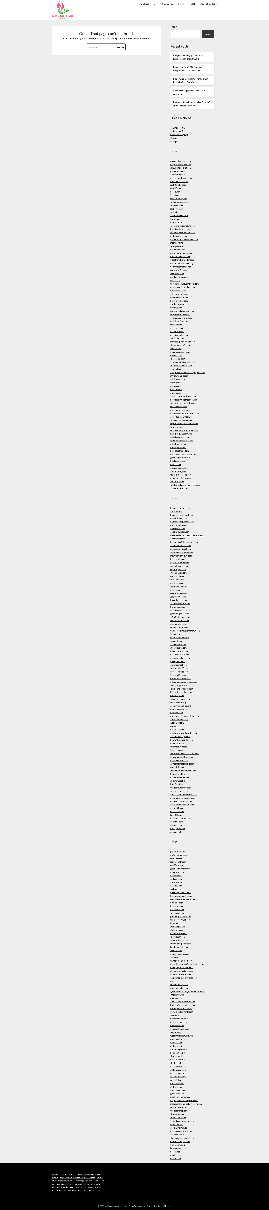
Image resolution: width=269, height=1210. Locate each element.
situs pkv (174, 141)
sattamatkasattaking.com (182, 763)
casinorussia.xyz (178, 1066)
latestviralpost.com (179, 294)
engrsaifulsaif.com (178, 624)
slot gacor (88, 1187)
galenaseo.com (177, 1093)
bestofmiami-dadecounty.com (184, 542)
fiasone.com (175, 348)
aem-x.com (175, 590)
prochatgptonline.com (180, 916)
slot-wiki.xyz (176, 1087)
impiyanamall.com (178, 572)
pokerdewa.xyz (177, 1083)
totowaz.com (176, 427)
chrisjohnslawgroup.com (181, 688)
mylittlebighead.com (179, 637)
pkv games (78, 1177)
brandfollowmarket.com (181, 433)
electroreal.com (177, 538)
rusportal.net (176, 208)
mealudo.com (176, 355)
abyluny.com (176, 825)
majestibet (61, 1190)
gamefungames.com (179, 613)
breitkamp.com (177, 695)
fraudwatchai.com (178, 586)
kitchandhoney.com (179, 1018)
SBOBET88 (167, 4)
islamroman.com (177, 937)
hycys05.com (176, 307)
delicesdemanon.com (179, 1029)
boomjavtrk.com (177, 828)
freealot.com (176, 641)
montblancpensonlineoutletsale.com (187, 964)
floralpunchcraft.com (180, 345)
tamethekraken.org (179, 719)
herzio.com (175, 191)
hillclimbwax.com (178, 461)
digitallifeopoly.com (179, 562)
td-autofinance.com (179, 940)
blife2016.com (177, 729)
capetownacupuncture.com (182, 226)
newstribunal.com (178, 518)
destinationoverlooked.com (183, 454)
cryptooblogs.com (178, 593)
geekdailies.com (177, 808)
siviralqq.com (176, 393)
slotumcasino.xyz (178, 1070)
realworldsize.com (178, 270)
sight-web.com (177, 930)
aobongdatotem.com (180, 532)
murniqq (71, 1181)
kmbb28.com (176, 815)
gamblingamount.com (180, 457)
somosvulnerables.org (180, 706)
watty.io (174, 212)
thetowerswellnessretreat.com (184, 753)
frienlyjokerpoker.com (180, 943)
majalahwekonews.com (180, 164)
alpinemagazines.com (180, 954)
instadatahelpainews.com (182, 804)
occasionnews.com (179, 468)
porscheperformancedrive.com (184, 716)
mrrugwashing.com (179, 376)
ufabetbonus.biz (177, 1145)
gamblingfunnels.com (180, 868)
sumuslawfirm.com (178, 406)
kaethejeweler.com (179, 760)
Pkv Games (144, 4)
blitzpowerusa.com (179, 301)
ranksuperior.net (178, 447)
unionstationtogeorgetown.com (185, 630)
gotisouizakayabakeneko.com (184, 239)
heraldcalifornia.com (179, 654)
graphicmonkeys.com (180, 658)
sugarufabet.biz (177, 781)
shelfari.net (175, 1063)
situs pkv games (59, 1181)
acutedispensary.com (180, 417)
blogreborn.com (177, 906)
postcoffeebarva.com (180, 256)
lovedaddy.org (177, 369)
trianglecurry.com (178, 746)
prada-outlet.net (178, 851)
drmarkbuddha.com (179, 988)
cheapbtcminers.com (179, 627)
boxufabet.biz (176, 784)
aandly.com (175, 1155)
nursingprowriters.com (181, 410)
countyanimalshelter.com (181, 440)
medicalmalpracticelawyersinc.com (186, 1104)
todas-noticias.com (179, 202)
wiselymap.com (177, 913)
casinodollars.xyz (178, 1076)
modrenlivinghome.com (181, 801)
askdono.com (176, 885)
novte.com (175, 998)
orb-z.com (175, 280)
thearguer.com (177, 338)
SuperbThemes (164, 1206)
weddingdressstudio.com (181, 1035)
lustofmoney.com (178, 471)
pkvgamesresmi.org (91, 1190)
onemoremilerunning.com (182, 311)
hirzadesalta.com (178, 559)
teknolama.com (177, 273)
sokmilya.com (176, 821)
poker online (89, 1177)
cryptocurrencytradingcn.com (184, 423)
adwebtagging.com (179, 444)
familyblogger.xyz (178, 685)
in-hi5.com (175, 195)
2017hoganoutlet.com (180, 167)
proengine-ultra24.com (181, 1008)
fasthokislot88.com (179, 668)
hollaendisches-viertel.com (182, 1005)
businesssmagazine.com (181, 896)
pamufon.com (176, 712)
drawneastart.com (178, 665)
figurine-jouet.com (179, 791)
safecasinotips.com (179, 671)
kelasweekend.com (178, 1148)
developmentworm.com (181, 1131)
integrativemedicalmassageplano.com (187, 372)
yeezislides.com (177, 528)
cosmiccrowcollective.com (182, 232)
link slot (88, 1181)
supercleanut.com (178, 647)
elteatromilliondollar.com (182, 260)
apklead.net (175, 832)
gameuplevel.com (178, 596)
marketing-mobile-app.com (182, 341)
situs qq (174, 138)
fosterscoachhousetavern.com (184, 283)
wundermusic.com (178, 610)
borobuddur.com (177, 607)
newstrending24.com (180, 1141)
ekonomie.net (176, 1124)
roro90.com (175, 188)
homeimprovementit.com (181, 515)
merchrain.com (177, 811)
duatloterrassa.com (179, 709)
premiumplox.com (178, 1039)
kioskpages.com (177, 743)
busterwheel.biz (177, 1059)
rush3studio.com (178, 185)
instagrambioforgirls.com (182, 318)
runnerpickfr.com (178, 862)
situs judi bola (66, 1177)
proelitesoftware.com (180, 678)
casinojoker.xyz (177, 1080)
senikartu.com (176, 205)
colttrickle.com (177, 858)
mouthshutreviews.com (181, 555)
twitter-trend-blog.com (181, 960)
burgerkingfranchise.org (181, 263)
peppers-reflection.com (181, 478)
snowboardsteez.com (180, 314)
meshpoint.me (176, 242)
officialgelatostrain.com (181, 757)
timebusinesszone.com (180, 474)
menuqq (55, 1174)
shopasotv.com (177, 1114)
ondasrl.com (176, 726)
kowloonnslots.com (179, 947)
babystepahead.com (179, 451)
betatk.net (175, 1151)
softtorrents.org (178, 702)
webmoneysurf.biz (178, 1049)
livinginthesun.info (179, 215)
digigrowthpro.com (179, 855)
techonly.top (176, 889)
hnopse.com (175, 464)
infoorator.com (177, 994)
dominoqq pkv (84, 1174)
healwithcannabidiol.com (181, 740)
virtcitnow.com (177, 909)
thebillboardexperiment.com (183, 770)
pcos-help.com (177, 872)
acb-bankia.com (177, 379)
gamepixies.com (177, 661)
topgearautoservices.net (181, 787)
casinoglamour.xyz (179, 1073)
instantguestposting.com (182, 1121)
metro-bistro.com (178, 1022)
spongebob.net (177, 246)
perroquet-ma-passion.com (182, 798)
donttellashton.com (179, 181)
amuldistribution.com (180, 603)
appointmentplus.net (179, 1127)
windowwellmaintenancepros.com (185, 485)
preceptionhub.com (179, 525)
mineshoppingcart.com (180, 549)
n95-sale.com (176, 902)
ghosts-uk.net (176, 882)
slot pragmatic (177, 131)
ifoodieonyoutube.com (180, 545)
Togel (192, 4)
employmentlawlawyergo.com (184, 1100)
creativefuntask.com (179, 620)
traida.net (174, 1015)
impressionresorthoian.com (183, 396)
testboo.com (176, 1032)
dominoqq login (177, 127)
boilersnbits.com (178, 290)
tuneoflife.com (177, 481)
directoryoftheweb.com (181, 178)
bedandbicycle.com (179, 651)
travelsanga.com (178, 1117)
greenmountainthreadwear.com (184, 413)
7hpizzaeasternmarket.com (182, 1001)
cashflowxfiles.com (179, 321)
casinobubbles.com (179, 566)
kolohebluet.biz (177, 1052)
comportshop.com (178, 1107)
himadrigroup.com (178, 933)
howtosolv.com (177, 1025)
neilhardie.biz (176, 1046)
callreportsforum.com (180, 818)
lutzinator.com (177, 722)
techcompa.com (177, 926)
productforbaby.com (179, 277)
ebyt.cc (173, 981)
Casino (181, 4)
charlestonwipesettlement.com (184, 430)
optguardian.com (178, 576)
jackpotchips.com (178, 675)
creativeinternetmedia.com (182, 899)
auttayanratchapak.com (181, 253)
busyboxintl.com (177, 249)
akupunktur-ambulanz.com (182, 971)
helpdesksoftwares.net (181, 508)
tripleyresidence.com (180, 699)
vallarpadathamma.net (180, 266)
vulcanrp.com (176, 957)
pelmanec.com (176, 171)
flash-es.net (175, 382)
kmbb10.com (176, 324)
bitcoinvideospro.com (180, 229)
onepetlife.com (177, 767)
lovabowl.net (176, 511)
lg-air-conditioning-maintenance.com (187, 991)
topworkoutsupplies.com (181, 552)
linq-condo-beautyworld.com (183, 978)
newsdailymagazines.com (182, 521)
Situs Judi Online (207, 4)
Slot (155, 4)
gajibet (78, 1190)
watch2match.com (178, 1090)
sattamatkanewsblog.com (182, 420)
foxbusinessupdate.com (181, 365)
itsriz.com (174, 219)
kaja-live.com (176, 923)
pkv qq (86, 1184)
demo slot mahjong (179, 134)
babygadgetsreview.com (181, 967)
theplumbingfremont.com (182, 1138)
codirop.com (176, 879)
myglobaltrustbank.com (181, 1097)
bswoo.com (175, 1158)
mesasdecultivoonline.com (182, 287)
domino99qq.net (177, 174)
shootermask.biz (177, 1056)
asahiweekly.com (178, 644)
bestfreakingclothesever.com (183, 399)
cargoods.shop (177, 222)
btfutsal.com (176, 875)
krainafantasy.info (178, 198)
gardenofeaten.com (179, 304)
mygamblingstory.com (180, 161)
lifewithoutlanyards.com (181, 1012)
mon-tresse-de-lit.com (180, 777)
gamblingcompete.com (180, 892)
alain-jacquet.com (178, 236)
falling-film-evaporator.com (183, 403)
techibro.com (176, 950)
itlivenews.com (177, 1134)
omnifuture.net (177, 865)
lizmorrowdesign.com (180, 736)
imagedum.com (177, 750)
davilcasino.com (177, 583)
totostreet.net (177, 579)
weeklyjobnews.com (179, 437)
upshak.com (175, 386)
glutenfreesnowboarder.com (183, 733)
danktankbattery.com (180, 352)
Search (174, 27)
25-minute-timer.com (180, 617)
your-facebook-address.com (183, 794)
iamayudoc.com (177, 634)
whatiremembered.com (180, 974)
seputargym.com (178, 569)
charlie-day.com (177, 358)
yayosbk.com (176, 1042)
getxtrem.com (176, 328)
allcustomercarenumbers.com (183, 682)
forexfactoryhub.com (180, 919)
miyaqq (71, 1190)
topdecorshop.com (179, 1110)
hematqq (80, 1181)
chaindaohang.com (179, 984)
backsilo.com (176, 389)
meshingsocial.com (179, 335)
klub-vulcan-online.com (181, 692)
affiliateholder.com (179, 488)
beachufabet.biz (177, 774)
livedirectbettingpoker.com (182, 362)
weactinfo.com (177, 331)
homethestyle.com (178, 600)
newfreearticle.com (179, 297)
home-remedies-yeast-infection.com (187, 535)
